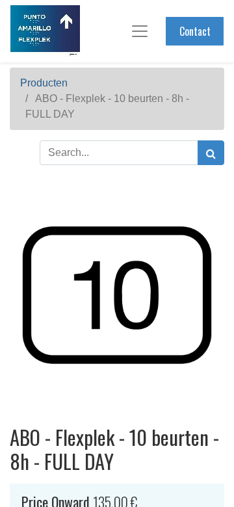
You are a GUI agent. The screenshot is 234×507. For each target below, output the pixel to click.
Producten (44, 82)
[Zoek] (211, 152)
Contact (195, 31)
